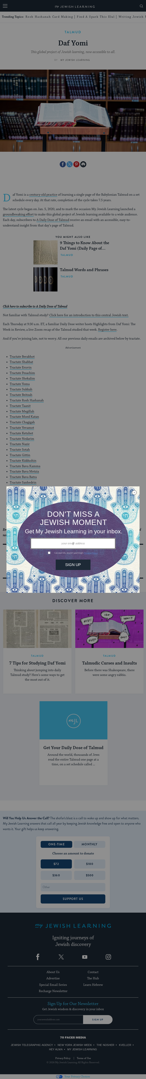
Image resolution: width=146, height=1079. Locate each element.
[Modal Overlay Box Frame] (73, 539)
